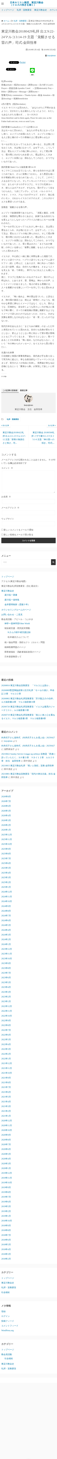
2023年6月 (6, 977)
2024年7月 (6, 915)
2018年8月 (6, 1230)
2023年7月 (6, 973)
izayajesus (51, 55)
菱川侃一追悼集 (12, 600)
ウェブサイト (7, 519)
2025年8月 (6, 854)
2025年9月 (6, 849)
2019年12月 (6, 1173)
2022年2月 (6, 1054)
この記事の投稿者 (10, 390)
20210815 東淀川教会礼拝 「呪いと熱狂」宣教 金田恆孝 (27, 765)
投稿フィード (7, 1321)
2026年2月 (6, 825)
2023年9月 (6, 963)
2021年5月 (6, 1097)
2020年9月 (6, 1135)
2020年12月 (6, 1120)
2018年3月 (6, 1254)
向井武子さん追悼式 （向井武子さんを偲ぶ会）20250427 (28, 737)
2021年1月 (6, 1116)
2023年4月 (6, 987)
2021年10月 (6, 1073)
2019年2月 (6, 1211)
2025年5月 (6, 868)
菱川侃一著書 (11, 595)
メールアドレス (10, 508)
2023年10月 (6, 958)
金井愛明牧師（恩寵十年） (17, 604)
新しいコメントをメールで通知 (18, 530)
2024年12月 (6, 892)
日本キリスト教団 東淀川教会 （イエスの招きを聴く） (28, 3)
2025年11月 (6, 839)
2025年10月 (6, 844)
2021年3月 (6, 1106)
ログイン (5, 1316)
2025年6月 (6, 863)
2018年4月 (6, 1249)
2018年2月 (6, 1259)
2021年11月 (6, 1068)
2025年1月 (6, 887)
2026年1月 (6, 830)
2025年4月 (6, 873)
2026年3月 (6, 820)
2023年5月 (6, 982)
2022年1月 (6, 1059)
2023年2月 (6, 997)
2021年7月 (6, 1087)
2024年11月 (6, 896)
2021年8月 (6, 1082)
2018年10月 (6, 1221)
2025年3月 (6, 877)
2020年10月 (6, 1130)
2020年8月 (6, 1140)
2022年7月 (6, 1030)
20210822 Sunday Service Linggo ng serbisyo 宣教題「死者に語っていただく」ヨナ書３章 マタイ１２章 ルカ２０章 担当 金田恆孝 (28, 757)
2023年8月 (6, 968)
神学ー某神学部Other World (17, 623)
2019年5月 (6, 1206)
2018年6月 (6, 1240)
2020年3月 (6, 1163)
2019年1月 (6, 1216)
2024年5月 (6, 925)
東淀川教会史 (40, 10)
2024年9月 (6, 906)
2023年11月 (6, 954)
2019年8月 (6, 1192)
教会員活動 (6, 1354)
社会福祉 (5, 1292)
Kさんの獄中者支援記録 (19, 632)
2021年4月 (6, 1101)
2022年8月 (6, 1025)
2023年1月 (6, 1001)
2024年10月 (6, 901)
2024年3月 (6, 935)
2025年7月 (6, 858)
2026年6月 (6, 806)
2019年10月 (6, 1182)
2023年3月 (6, 992)
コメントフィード (9, 1326)
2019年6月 (6, 1202)
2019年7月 (6, 1197)
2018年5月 (6, 1244)
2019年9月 (6, 1187)
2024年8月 (6, 911)
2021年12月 (6, 1063)
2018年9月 (6, 1225)
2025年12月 (6, 835)
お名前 (6, 497)
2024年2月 (6, 939)
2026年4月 (6, 815)
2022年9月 (6, 1020)
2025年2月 (6, 882)
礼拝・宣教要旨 (24, 10)
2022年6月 (6, 1035)
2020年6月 (6, 1149)
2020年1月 (6, 1168)
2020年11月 (6, 1125)
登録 (3, 1311)
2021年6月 (6, 1092)
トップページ (7, 10)
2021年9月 (6, 1078)
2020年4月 (6, 1159)
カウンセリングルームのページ (16, 610)
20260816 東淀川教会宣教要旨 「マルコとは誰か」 (26, 685)
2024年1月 (6, 944)
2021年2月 (6, 1111)
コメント (7, 468)
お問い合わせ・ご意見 (12, 614)
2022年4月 (6, 1044)
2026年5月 (6, 811)
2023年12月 (6, 949)
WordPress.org (7, 1330)
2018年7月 (6, 1235)
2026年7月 (6, 801)
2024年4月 (6, 930)
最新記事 (23, 390)
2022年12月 (6, 1006)
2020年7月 (6, 1144)
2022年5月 (6, 1039)
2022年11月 (6, 1011)
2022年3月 (6, 1049)
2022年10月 (6, 1016)
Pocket (22, 62)
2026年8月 (6, 796)
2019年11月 (6, 1178)
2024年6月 (6, 920)
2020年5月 (6, 1154)
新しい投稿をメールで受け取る (18, 535)
